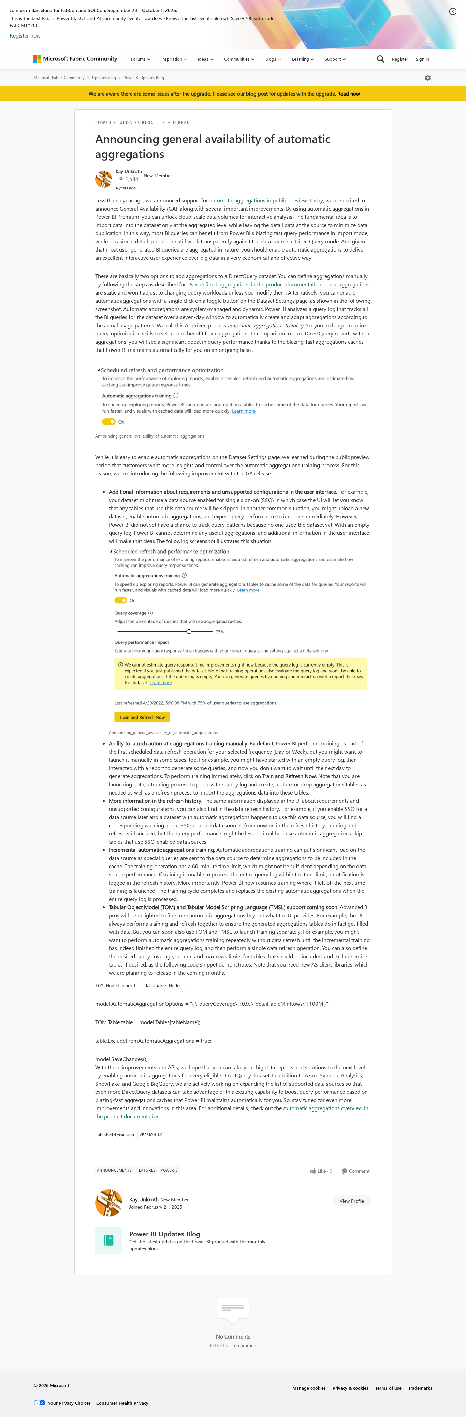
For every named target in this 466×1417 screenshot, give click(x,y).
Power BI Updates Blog (143, 77)
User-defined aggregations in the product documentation (254, 284)
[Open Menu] (428, 78)
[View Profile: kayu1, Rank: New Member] (103, 179)
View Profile (352, 1201)
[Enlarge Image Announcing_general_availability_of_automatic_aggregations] (233, 397)
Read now (348, 93)
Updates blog (104, 77)
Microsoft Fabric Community (59, 77)
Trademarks (420, 1388)
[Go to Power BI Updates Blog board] (108, 1240)
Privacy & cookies (350, 1388)
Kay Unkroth (129, 171)
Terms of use (388, 1388)
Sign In (422, 59)
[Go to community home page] (75, 59)
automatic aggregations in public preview (258, 200)
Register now (25, 35)
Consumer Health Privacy (122, 1403)
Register (400, 59)
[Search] (381, 59)
